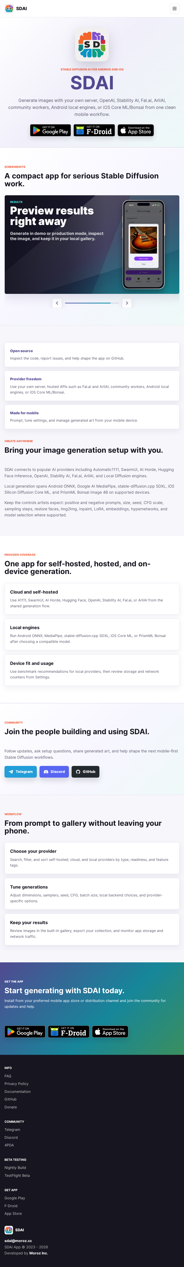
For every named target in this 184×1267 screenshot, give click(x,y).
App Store (13, 1213)
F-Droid (11, 1206)
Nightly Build (15, 1167)
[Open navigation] (175, 9)
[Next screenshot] (127, 303)
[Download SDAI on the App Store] (136, 130)
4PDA (9, 1145)
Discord (11, 1137)
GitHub (10, 1099)
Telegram (12, 1129)
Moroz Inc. (38, 1253)
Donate (10, 1107)
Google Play (14, 1198)
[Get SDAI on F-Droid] (94, 130)
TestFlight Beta (17, 1175)
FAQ (7, 1076)
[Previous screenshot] (57, 303)
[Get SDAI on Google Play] (50, 130)
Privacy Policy (16, 1083)
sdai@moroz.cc (18, 1240)
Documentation (17, 1091)
